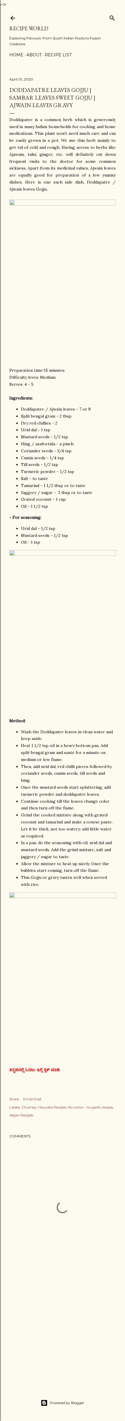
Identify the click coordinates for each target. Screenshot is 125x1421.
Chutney (29, 1107)
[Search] (112, 16)
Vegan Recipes (21, 1115)
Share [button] (14, 1099)
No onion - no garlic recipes (90, 1107)
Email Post (32, 1099)
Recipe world (28, 28)
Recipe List (58, 54)
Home (16, 54)
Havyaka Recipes (52, 1107)
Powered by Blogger (67, 1403)
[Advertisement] (62, 1329)
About (34, 54)
